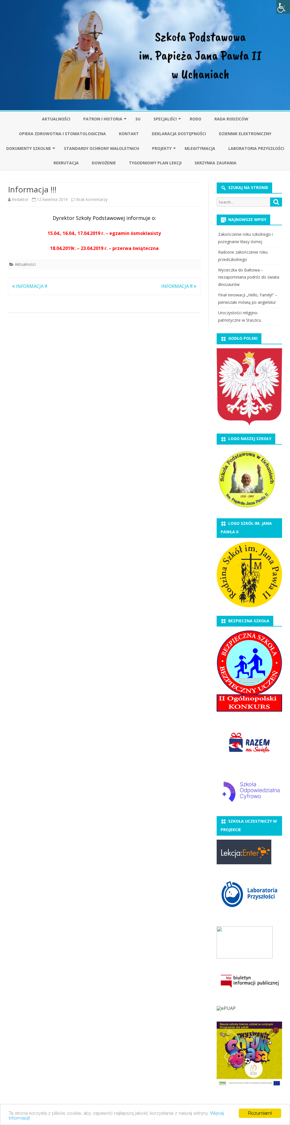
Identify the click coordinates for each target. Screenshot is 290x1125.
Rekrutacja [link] (66, 162)
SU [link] (137, 119)
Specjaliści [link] (165, 119)
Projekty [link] (162, 148)
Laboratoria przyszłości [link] (256, 148)
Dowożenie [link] (104, 162)
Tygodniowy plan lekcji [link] (155, 162)
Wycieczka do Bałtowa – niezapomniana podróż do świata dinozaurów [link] (248, 277)
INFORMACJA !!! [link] (31, 286)
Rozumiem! (260, 1113)
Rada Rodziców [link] (231, 119)
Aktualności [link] (56, 119)
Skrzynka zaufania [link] (215, 162)
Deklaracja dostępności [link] (179, 133)
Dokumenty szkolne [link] (28, 148)
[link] (283, 7)
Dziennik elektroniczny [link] (245, 133)
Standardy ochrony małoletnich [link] (101, 148)
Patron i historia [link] (102, 119)
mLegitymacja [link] (200, 148)
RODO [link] (195, 119)
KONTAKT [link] (129, 133)
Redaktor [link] (20, 199)
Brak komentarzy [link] (92, 199)
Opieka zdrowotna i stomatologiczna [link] (62, 133)
